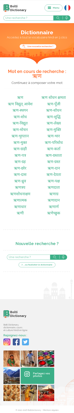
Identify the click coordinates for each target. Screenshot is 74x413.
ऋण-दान (54, 168)
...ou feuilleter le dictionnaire (37, 265)
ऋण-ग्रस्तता (54, 155)
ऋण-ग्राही (20, 149)
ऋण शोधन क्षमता (53, 97)
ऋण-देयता (53, 174)
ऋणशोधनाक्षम (20, 194)
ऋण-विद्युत (20, 123)
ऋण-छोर (20, 168)
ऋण (20, 97)
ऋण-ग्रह (20, 162)
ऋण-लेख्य (54, 123)
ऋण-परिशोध (54, 142)
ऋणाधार (20, 207)
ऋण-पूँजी (53, 104)
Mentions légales (51, 410)
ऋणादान (54, 200)
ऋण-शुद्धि (54, 117)
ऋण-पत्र (20, 155)
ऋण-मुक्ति (53, 130)
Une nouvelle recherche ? (40, 46)
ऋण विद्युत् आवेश (20, 104)
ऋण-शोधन (53, 110)
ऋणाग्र (53, 194)
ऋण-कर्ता (53, 149)
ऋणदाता (54, 187)
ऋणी (20, 213)
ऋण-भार (53, 136)
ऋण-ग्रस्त (53, 162)
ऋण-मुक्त (20, 142)
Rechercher (58, 18)
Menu (56, 7)
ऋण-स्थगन (20, 110)
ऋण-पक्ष (54, 181)
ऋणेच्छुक (53, 213)
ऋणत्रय (20, 187)
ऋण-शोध (20, 117)
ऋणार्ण (54, 207)
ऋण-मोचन (20, 130)
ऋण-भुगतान (20, 136)
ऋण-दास (20, 174)
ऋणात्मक (20, 200)
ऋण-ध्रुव (20, 181)
